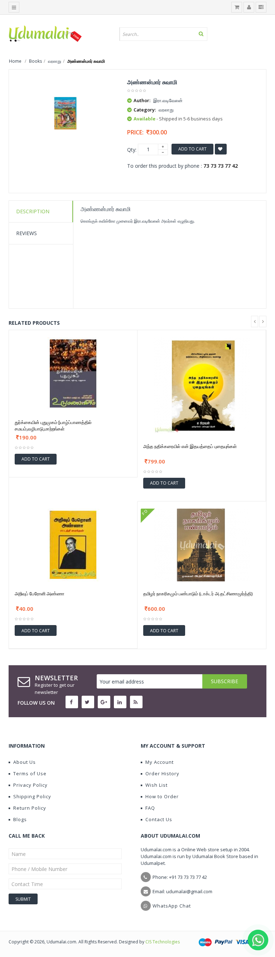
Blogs (20, 819)
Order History (162, 773)
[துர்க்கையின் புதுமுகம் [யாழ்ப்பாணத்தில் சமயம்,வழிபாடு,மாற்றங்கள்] (73, 373)
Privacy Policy (30, 785)
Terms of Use (30, 773)
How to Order (162, 796)
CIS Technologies (162, 942)
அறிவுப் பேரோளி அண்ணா (39, 593)
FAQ (150, 808)
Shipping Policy (32, 796)
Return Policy (29, 808)
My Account (159, 762)
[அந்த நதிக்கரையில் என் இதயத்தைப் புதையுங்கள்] (201, 384)
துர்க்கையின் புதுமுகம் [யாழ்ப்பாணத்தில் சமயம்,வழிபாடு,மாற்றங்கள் (53, 425)
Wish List (156, 785)
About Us (24, 762)
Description (32, 211)
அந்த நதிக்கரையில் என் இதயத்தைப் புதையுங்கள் (190, 446)
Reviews (26, 233)
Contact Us (158, 819)
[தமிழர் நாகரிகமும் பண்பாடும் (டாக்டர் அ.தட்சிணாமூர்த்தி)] (202, 544)
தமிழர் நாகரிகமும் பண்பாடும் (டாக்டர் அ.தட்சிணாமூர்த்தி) (197, 593)
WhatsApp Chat (172, 906)
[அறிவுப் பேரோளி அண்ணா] (73, 544)
